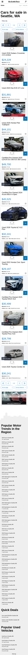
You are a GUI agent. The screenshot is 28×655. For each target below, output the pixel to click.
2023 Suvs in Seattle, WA (8, 447)
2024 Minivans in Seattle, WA (8, 568)
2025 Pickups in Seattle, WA (8, 577)
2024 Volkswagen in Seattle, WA (9, 521)
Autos (2, 5)
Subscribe (25, 5)
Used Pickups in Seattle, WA (8, 650)
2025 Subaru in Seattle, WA (8, 495)
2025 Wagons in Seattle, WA (8, 581)
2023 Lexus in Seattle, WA (8, 473)
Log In (20, 5)
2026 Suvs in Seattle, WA (8, 469)
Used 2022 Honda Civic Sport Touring (13, 263)
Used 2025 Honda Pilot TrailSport (11, 124)
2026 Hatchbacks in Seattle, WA (9, 564)
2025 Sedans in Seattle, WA (8, 490)
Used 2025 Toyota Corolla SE (13, 367)
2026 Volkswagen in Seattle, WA (9, 590)
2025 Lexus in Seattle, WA (8, 499)
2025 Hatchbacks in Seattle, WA (9, 560)
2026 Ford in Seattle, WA (7, 603)
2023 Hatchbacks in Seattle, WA (9, 508)
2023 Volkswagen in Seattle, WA (9, 503)
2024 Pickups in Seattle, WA (8, 534)
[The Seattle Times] (14, 2)
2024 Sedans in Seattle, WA (8, 464)
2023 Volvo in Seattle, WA (8, 529)
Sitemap (14, 653)
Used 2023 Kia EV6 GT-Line (13, 88)
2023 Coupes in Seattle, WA (8, 599)
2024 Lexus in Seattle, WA (8, 482)
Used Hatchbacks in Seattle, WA (9, 645)
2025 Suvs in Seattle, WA (8, 438)
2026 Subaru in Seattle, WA (8, 594)
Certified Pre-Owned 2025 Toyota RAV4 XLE (12, 298)
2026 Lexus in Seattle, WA (8, 551)
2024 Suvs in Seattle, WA (8, 442)
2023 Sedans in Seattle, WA (8, 512)
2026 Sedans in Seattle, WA (8, 542)
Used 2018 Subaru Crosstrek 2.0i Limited (13, 54)
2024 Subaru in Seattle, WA (8, 516)
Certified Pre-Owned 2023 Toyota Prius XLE (12, 333)
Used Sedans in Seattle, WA (8, 641)
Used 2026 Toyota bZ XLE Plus (12, 228)
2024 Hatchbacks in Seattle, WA (9, 555)
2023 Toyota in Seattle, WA (8, 486)
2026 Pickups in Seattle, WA (8, 586)
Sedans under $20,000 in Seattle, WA (10, 620)
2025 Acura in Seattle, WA (8, 538)
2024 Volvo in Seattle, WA (8, 547)
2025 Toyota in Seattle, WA (8, 455)
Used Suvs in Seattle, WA (8, 637)
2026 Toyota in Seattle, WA (8, 460)
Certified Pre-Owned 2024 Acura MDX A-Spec (12, 193)
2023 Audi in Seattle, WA (7, 525)
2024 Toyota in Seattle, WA (8, 451)
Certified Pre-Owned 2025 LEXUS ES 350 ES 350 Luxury (14, 158)
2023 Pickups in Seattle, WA (8, 573)
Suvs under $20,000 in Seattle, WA (10, 616)
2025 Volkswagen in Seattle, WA (9, 477)
